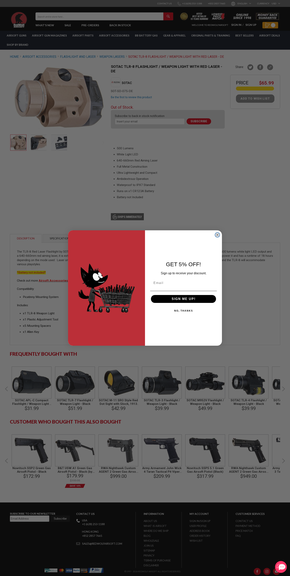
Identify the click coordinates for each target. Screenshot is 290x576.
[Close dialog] (217, 234)
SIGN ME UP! (184, 299)
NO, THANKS (183, 310)
